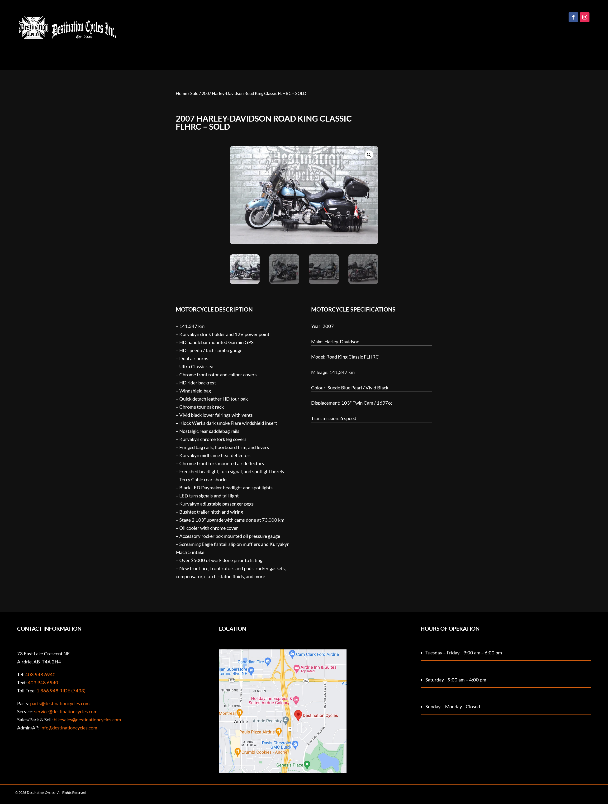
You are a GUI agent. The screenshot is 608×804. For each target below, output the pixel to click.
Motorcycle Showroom (242, 55)
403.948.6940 (40, 674)
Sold (194, 93)
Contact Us (396, 55)
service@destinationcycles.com (65, 711)
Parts (349, 55)
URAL (281, 55)
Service (372, 55)
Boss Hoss (306, 55)
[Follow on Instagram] (584, 17)
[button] (369, 155)
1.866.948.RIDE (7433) (61, 690)
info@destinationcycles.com (68, 727)
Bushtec (329, 55)
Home (201, 55)
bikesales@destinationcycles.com (87, 719)
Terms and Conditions (380, 790)
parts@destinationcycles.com (60, 703)
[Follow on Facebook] (573, 17)
